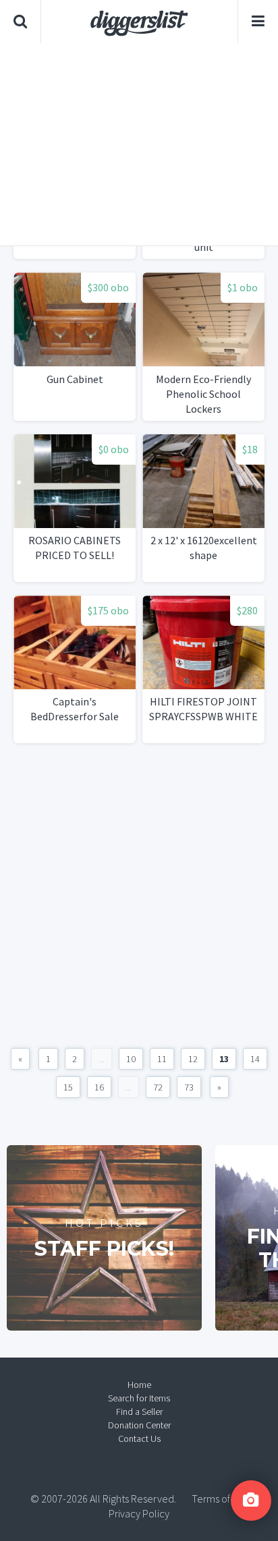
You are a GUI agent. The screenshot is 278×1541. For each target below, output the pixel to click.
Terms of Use (220, 1498)
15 (68, 1087)
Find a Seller (139, 1411)
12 (193, 1059)
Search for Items (139, 1398)
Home (139, 1384)
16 (99, 1087)
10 (131, 1059)
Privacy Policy (139, 1513)
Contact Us (139, 1438)
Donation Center (139, 1425)
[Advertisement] (139, 144)
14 (255, 1059)
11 (162, 1059)
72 (158, 1087)
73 (189, 1087)
